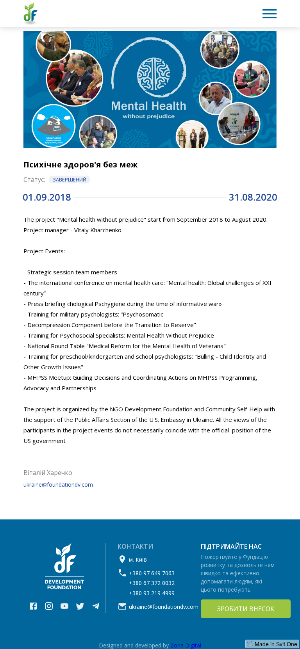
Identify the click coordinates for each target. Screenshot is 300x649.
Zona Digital (185, 645)
